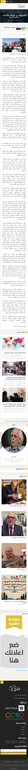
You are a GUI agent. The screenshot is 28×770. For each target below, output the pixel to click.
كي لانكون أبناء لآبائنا (22, 569)
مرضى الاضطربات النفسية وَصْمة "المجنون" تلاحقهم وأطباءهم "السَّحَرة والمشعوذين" (14, 405)
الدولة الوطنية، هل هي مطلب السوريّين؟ (15, 352)
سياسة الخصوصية (7, 761)
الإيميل (2, 750)
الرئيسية (23, 726)
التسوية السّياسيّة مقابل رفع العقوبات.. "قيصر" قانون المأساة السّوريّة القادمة (15, 378)
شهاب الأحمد (22, 34)
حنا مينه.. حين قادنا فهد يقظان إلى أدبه (18, 505)
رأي (24, 35)
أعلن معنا (23, 734)
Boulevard (13, 768)
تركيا (8, 741)
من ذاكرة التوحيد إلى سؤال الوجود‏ (18, 537)
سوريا (14, 741)
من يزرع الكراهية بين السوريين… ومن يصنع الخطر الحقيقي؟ (15, 602)
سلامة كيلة (14, 456)
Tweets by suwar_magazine (22, 670)
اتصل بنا (23, 729)
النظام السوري (22, 741)
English (3, 1)
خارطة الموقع (16, 761)
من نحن (23, 731)
